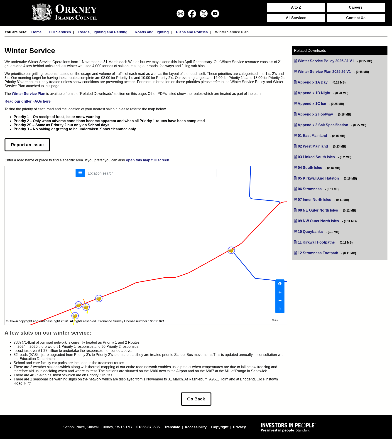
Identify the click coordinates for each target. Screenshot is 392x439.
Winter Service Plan (28, 94)
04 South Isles (310, 168)
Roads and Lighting (152, 32)
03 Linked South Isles (316, 157)
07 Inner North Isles (314, 200)
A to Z (296, 7)
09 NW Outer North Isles (318, 221)
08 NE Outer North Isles (318, 210)
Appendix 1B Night (314, 93)
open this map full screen (147, 160)
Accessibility (196, 427)
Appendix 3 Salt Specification (323, 125)
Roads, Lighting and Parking (102, 32)
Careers (356, 7)
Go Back (196, 399)
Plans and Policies (192, 32)
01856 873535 (148, 427)
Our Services (60, 32)
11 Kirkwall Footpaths (316, 242)
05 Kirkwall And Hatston (318, 178)
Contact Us (355, 18)
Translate (172, 427)
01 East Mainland (312, 136)
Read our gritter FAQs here (28, 101)
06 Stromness (310, 189)
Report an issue (27, 144)
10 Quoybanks (310, 232)
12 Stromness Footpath (318, 253)
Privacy (239, 427)
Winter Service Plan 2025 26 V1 (324, 72)
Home (36, 32)
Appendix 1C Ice (312, 104)
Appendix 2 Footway (315, 114)
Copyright (219, 427)
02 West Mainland (313, 146)
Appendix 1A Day (313, 82)
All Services (296, 18)
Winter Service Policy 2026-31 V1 (326, 61)
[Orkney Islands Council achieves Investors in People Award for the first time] (288, 427)
